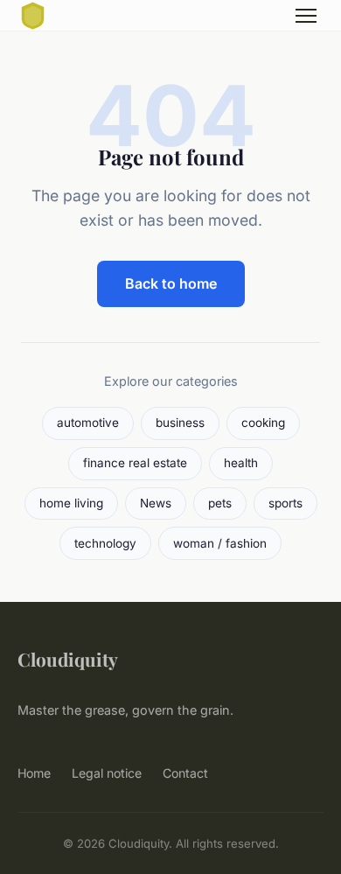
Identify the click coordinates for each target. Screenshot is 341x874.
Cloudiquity (67, 659)
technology (105, 543)
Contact (185, 773)
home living (71, 503)
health (241, 463)
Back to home (171, 283)
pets (220, 503)
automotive (88, 423)
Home (34, 773)
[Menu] (306, 16)
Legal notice (107, 773)
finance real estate (135, 463)
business (180, 423)
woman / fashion (220, 543)
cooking (263, 423)
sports (285, 503)
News (155, 503)
